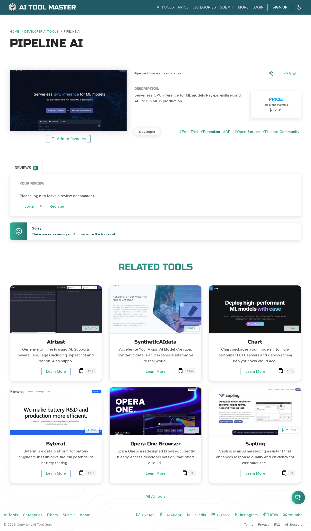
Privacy (263, 524)
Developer (147, 132)
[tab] (26, 168)
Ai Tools (165, 7)
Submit (227, 7)
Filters (52, 515)
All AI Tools (155, 496)
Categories (204, 7)
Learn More (56, 371)
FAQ (277, 524)
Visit (292, 73)
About (85, 515)
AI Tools (11, 515)
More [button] (243, 7)
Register (57, 206)
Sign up (279, 7)
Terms (248, 524)
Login (258, 7)
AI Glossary (293, 524)
